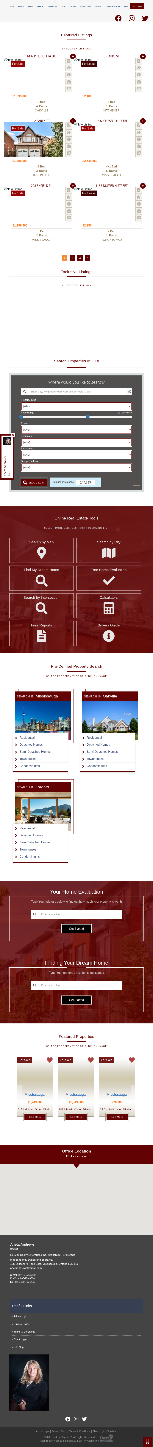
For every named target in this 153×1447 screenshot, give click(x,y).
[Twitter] (145, 19)
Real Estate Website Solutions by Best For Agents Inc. (69, 1440)
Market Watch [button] (85, 6)
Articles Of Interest (113, 6)
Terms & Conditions (24, 1331)
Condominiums (30, 766)
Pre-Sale (73, 6)
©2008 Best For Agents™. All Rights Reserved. (69, 1437)
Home (12, 6)
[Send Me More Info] (68, 75)
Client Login (20, 1339)
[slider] (21, 417)
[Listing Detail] (68, 61)
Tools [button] (140, 6)
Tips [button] (63, 6)
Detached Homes (31, 744)
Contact (98, 6)
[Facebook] (118, 19)
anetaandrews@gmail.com (26, 1267)
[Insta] (131, 19)
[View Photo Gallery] (68, 89)
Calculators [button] (53, 6)
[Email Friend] (68, 82)
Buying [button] (31, 6)
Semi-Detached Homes (35, 751)
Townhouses (28, 758)
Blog (126, 6)
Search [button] (21, 6)
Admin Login (20, 1316)
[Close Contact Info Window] (13, 435)
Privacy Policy (21, 1324)
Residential (27, 737)
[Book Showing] (68, 68)
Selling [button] (40, 6)
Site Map (19, 1347)
